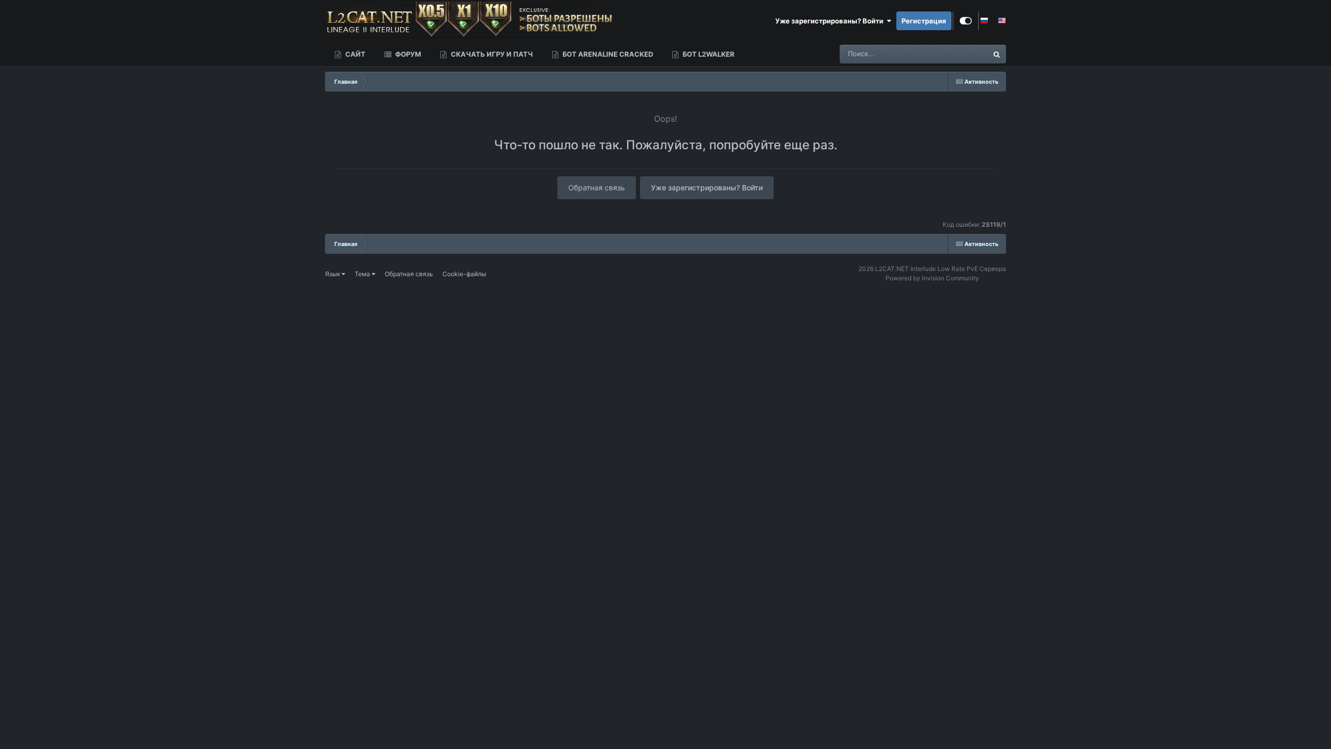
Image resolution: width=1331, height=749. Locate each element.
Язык (333, 274)
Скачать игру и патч (491, 54)
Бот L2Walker (708, 54)
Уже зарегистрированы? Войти (830, 21)
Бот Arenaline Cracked (607, 54)
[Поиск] (996, 54)
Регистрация (924, 21)
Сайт (355, 54)
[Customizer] (966, 20)
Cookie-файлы (464, 274)
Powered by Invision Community (932, 278)
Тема (363, 274)
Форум (407, 54)
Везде (964, 54)
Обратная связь (596, 187)
